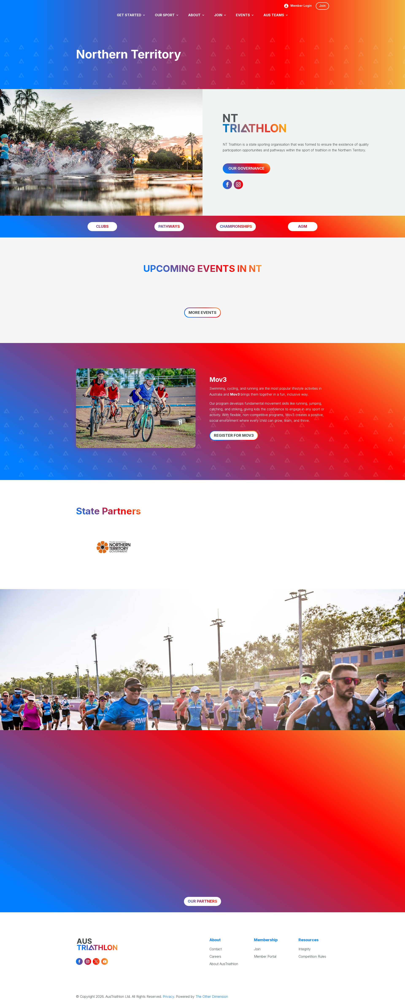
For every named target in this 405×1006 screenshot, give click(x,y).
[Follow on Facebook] (227, 184)
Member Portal (265, 956)
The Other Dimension (212, 996)
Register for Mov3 (234, 435)
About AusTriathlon (223, 964)
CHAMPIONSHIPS (236, 226)
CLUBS (102, 226)
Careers (215, 956)
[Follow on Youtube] (104, 961)
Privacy (168, 996)
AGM (302, 226)
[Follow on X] (96, 961)
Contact (215, 949)
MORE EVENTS (202, 312)
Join (322, 5)
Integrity (304, 949)
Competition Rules (312, 956)
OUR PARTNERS (202, 901)
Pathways (169, 226)
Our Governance (246, 168)
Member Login (301, 5)
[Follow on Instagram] (238, 184)
